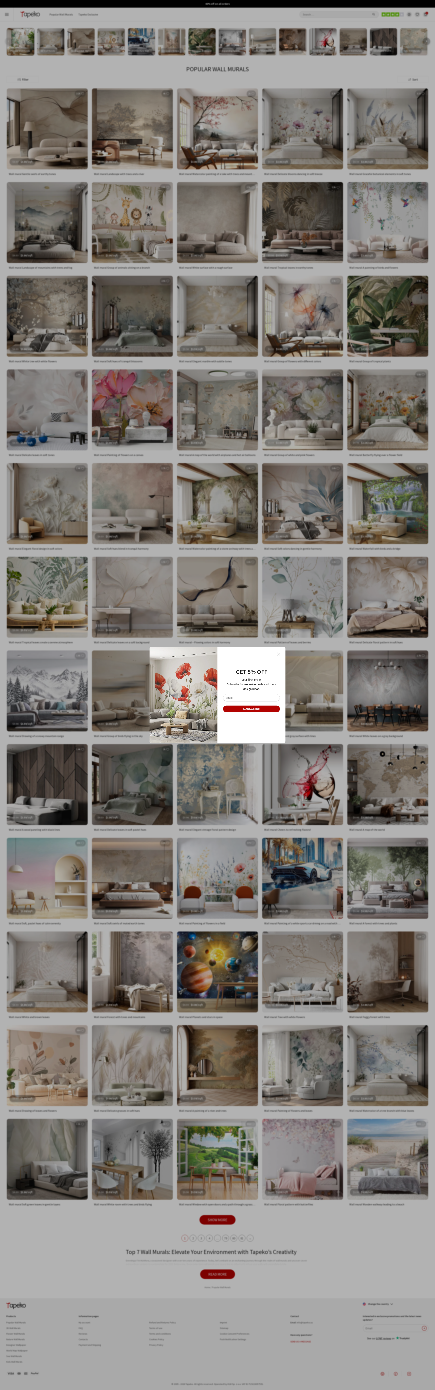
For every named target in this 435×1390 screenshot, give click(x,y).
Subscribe (251, 708)
